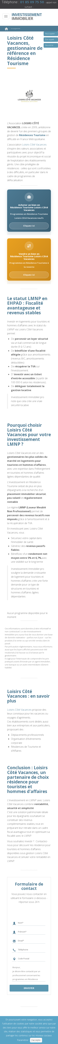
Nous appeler (50, 34)
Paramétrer (22, 1040)
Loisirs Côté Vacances (34, 144)
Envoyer (29, 988)
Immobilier (25, 16)
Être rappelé (49, 39)
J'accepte (36, 1040)
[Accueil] (6, 29)
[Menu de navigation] (5, 16)
